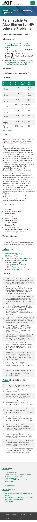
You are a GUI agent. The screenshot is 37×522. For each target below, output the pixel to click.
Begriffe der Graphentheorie (18, 267)
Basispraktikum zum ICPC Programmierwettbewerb (19, 497)
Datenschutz (17, 518)
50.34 (21, 54)
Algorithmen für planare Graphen (14, 499)
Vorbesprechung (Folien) (14, 254)
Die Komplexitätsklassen (16, 269)
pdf (23, 284)
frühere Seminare (10, 485)
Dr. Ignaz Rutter (13, 45)
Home (4, 518)
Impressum (10, 518)
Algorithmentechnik (25, 258)
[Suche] (28, 3)
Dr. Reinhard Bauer (18, 44)
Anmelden (31, 518)
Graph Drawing (9, 501)
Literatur (9, 130)
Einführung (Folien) (12, 256)
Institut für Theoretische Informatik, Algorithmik (18, 4)
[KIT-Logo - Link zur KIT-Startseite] (7, 3)
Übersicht (23, 518)
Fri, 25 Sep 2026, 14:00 (11, 472)
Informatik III (23, 260)
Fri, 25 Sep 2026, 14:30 (11, 478)
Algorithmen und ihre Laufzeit (18, 265)
